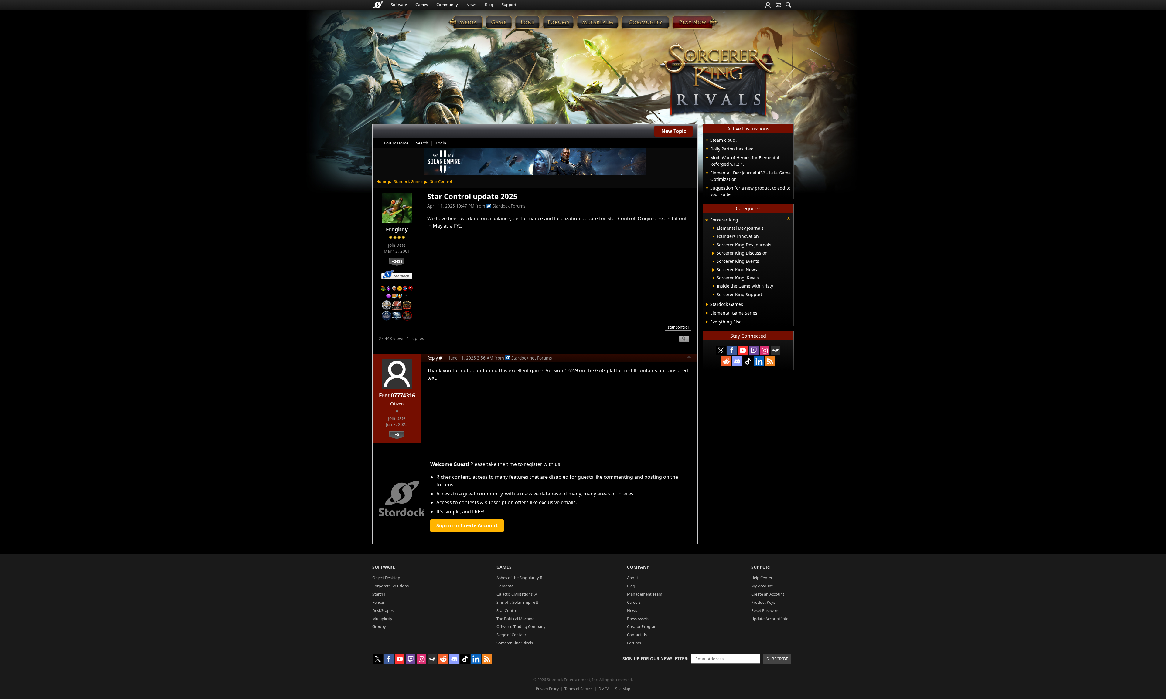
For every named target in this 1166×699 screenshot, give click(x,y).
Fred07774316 (397, 395)
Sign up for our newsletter (654, 658)
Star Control (441, 181)
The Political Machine (515, 618)
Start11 (378, 594)
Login (441, 143)
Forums (634, 643)
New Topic (673, 131)
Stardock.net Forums (531, 358)
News (471, 4)
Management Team (644, 594)
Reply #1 (435, 358)
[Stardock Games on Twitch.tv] (753, 350)
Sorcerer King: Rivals (514, 643)
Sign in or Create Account (467, 525)
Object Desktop (386, 577)
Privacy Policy (547, 688)
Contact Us (637, 634)
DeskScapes (383, 610)
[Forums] (558, 22)
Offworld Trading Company (521, 626)
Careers (634, 602)
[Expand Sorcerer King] (706, 220)
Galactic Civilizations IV (516, 594)
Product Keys (763, 602)
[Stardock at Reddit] (726, 361)
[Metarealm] (597, 22)
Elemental (505, 586)
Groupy (379, 626)
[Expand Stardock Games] (707, 304)
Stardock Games (408, 181)
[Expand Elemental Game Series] (707, 313)
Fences (378, 602)
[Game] (499, 22)
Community (447, 4)
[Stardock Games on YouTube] (742, 350)
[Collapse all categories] (788, 218)
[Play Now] (694, 22)
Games (421, 4)
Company (638, 567)
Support (509, 4)
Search (422, 143)
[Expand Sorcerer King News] (713, 270)
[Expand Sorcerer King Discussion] (713, 253)
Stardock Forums (509, 206)
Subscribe (777, 659)
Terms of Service (578, 688)
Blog (489, 4)
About (632, 577)
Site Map (622, 688)
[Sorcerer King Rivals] (717, 80)
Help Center (761, 577)
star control (678, 327)
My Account (762, 586)
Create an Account (767, 594)
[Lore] (527, 22)
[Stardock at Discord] (737, 361)
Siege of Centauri (511, 634)
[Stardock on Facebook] (731, 350)
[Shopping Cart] (778, 5)
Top (689, 358)
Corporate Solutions (390, 586)
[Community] (645, 22)
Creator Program (642, 626)
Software (399, 4)
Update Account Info (770, 618)
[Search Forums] (788, 5)
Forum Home (396, 143)
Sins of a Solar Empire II (517, 602)
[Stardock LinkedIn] (759, 361)
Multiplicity (382, 618)
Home (381, 181)
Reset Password (765, 610)
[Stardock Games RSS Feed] (770, 361)
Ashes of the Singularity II (519, 577)
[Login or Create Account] (767, 5)
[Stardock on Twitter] (720, 350)
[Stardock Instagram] (764, 350)
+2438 (397, 261)
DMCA (603, 688)
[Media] (466, 22)
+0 (397, 434)
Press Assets (638, 618)
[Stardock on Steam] (775, 350)
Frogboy (397, 229)
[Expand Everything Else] (707, 321)
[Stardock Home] (378, 4)
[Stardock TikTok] (748, 361)
